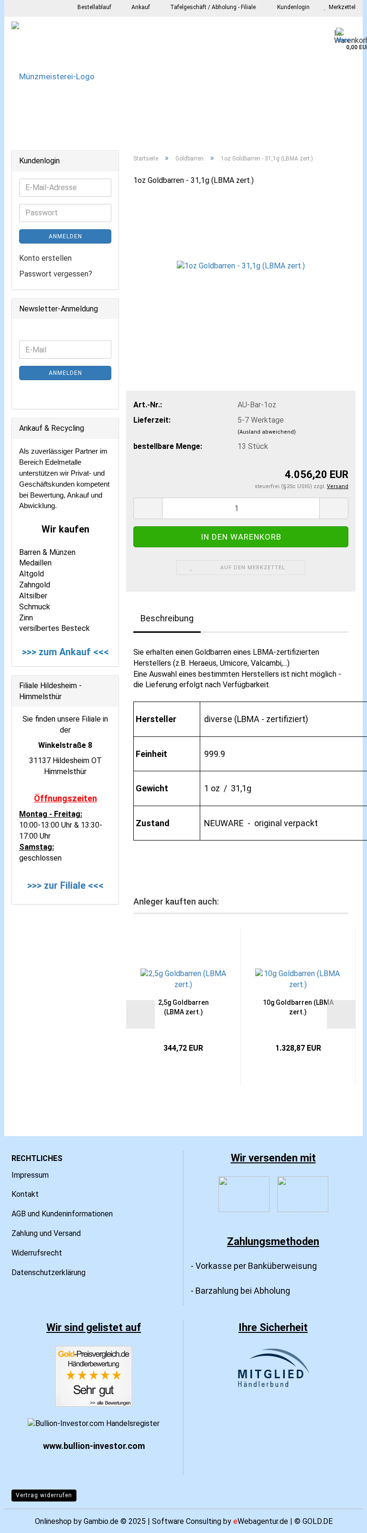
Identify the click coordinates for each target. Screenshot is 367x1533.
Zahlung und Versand (46, 1233)
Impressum (30, 1175)
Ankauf (140, 7)
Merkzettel (341, 7)
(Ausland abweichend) (266, 432)
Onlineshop (53, 1521)
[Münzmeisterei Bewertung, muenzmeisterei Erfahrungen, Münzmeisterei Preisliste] (93, 1376)
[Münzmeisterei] (183, 76)
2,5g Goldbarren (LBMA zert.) (183, 1007)
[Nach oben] (340, 1518)
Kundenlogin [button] (292, 7)
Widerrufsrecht (36, 1252)
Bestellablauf (93, 7)
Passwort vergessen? (55, 273)
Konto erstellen (45, 258)
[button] (140, 1014)
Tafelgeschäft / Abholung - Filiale (212, 7)
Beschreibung (167, 618)
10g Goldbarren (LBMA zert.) (298, 1007)
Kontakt (25, 1194)
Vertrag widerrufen (44, 1495)
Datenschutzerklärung (48, 1272)
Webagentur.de (260, 1521)
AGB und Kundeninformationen (62, 1213)
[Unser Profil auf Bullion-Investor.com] (94, 1422)
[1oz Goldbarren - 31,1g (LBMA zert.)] (241, 265)
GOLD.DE (317, 1521)
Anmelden (65, 236)
